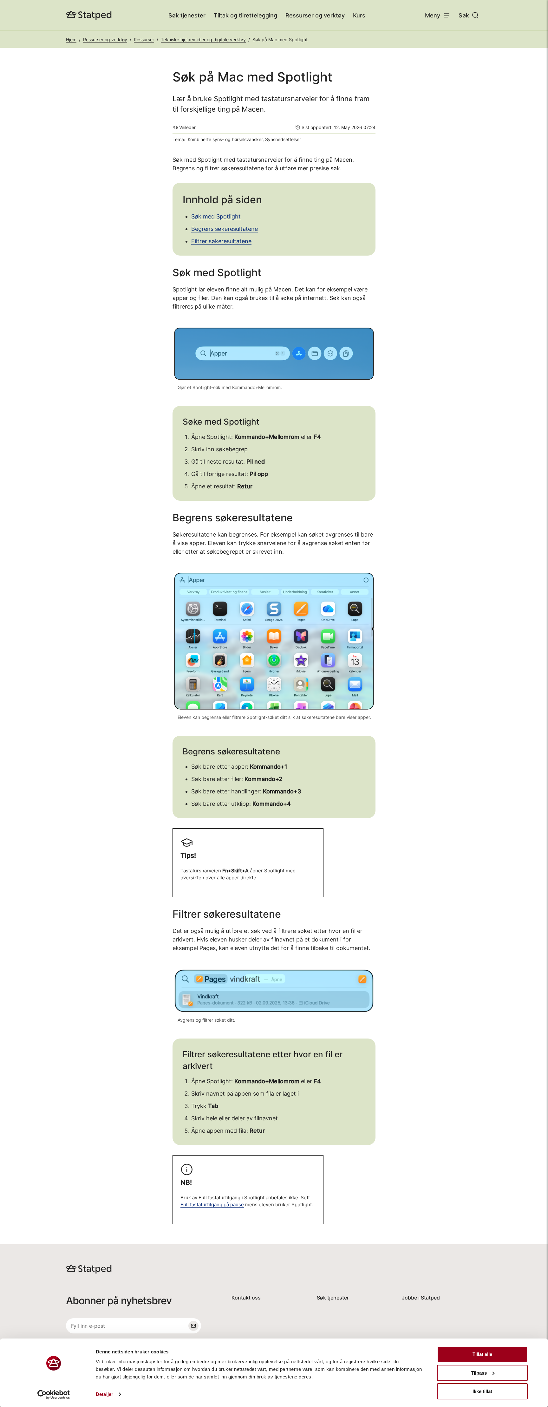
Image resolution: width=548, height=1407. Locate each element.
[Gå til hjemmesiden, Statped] (89, 15)
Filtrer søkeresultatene (221, 241)
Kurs (359, 15)
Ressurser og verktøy (315, 15)
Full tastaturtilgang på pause (212, 1205)
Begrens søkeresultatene (224, 228)
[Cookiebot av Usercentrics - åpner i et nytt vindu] (54, 1394)
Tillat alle (482, 1354)
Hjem (71, 39)
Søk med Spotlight (216, 216)
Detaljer (104, 1394)
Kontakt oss (246, 1297)
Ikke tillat (482, 1391)
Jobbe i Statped (421, 1297)
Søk (464, 15)
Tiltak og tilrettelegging (245, 15)
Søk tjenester (187, 15)
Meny (432, 15)
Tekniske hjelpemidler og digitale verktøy (203, 39)
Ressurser (144, 39)
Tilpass (479, 1373)
